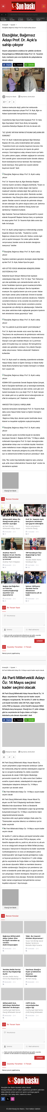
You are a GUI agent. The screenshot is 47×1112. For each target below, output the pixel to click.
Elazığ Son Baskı (11, 97)
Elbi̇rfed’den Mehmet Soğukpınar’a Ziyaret (23, 15)
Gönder (31, 65)
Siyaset (12, 25)
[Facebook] (3, 1099)
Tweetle (20, 65)
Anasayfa (5, 25)
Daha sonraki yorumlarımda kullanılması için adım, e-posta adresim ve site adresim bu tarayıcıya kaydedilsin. (22, 636)
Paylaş (8, 65)
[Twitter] (8, 1099)
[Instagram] (12, 1099)
